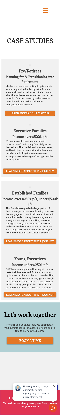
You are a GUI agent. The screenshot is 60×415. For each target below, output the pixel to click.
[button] (45, 11)
